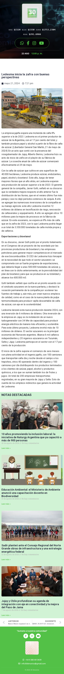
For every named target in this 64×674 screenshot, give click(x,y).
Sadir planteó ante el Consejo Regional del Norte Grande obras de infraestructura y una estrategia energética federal (31, 548)
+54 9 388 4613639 (33, 659)
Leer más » (6, 448)
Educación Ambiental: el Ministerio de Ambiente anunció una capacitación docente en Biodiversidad (30, 493)
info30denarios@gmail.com (33, 663)
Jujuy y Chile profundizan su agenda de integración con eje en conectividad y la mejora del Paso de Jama (30, 604)
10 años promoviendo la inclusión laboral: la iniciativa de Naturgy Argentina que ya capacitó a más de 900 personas (31, 437)
